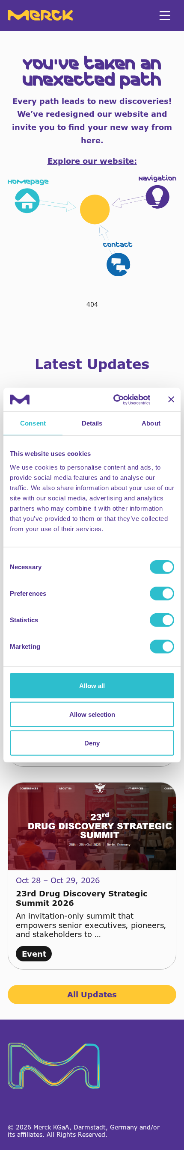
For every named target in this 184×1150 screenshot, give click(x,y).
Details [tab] (92, 423)
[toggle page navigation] (164, 15)
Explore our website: (92, 161)
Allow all (92, 685)
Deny (92, 742)
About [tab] (151, 423)
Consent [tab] (33, 423)
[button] (92, 225)
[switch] (162, 593)
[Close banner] (171, 399)
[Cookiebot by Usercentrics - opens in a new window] (114, 399)
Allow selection (92, 714)
